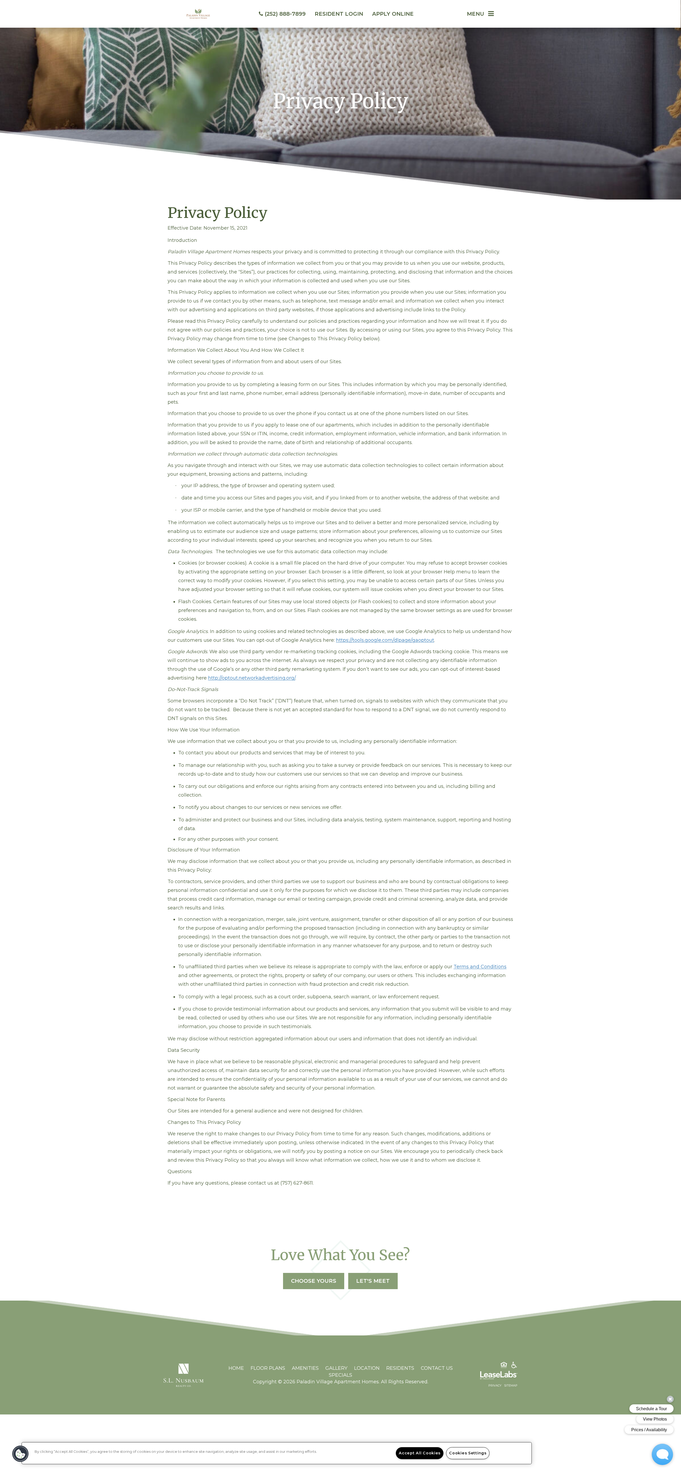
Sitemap (510, 1385)
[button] (20, 1453)
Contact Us (437, 1368)
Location (367, 1368)
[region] (276, 1453)
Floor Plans (268, 1368)
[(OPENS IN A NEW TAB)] (184, 1375)
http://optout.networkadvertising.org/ (251, 678)
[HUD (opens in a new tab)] (504, 1366)
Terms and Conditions (480, 967)
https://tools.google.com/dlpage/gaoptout (385, 640)
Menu (475, 14)
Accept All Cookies (420, 1453)
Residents (400, 1368)
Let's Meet (373, 1281)
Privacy (494, 1385)
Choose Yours (313, 1281)
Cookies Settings (468, 1453)
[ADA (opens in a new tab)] (514, 1366)
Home (236, 1368)
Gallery (336, 1368)
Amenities (305, 1368)
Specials (340, 1375)
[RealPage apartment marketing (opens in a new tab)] (490, 1376)
